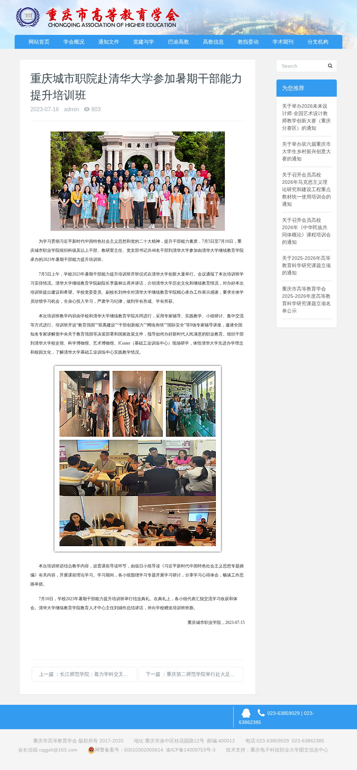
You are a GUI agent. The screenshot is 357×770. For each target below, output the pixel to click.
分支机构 (317, 42)
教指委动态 (248, 44)
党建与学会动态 (143, 44)
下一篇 (194, 674)
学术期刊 (283, 42)
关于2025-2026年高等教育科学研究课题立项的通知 (306, 265)
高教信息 (213, 42)
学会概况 (73, 42)
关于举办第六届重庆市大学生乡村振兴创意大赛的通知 (306, 151)
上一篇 (88, 674)
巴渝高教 (178, 42)
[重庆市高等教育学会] (102, 17)
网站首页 (39, 42)
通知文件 (108, 42)
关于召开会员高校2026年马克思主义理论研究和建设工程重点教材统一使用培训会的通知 (306, 189)
